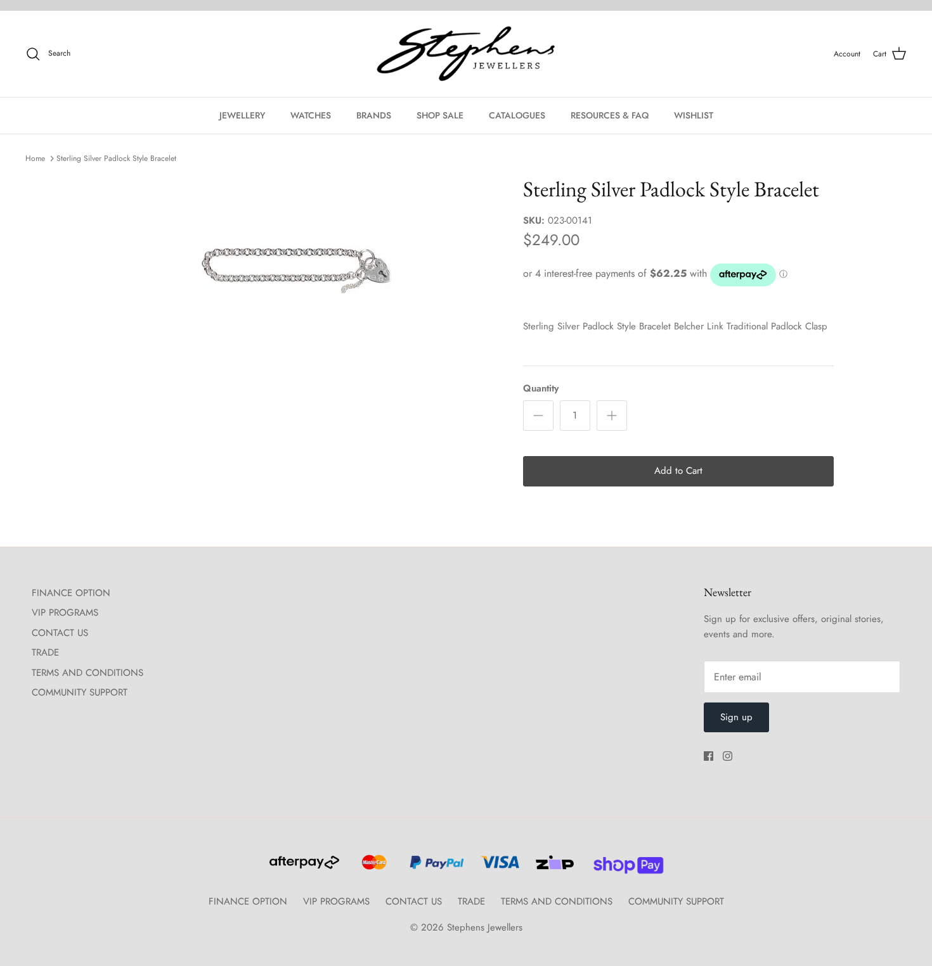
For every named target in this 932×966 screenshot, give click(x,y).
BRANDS (373, 115)
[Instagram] (727, 756)
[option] (296, 271)
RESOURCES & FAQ (610, 115)
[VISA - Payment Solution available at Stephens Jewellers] (498, 868)
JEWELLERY (242, 115)
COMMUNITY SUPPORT (79, 692)
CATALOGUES (517, 115)
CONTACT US (60, 633)
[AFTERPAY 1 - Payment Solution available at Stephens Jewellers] (303, 868)
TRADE (45, 652)
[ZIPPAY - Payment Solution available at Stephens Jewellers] (553, 868)
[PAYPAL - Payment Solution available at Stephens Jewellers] (435, 868)
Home (35, 158)
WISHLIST (693, 115)
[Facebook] (708, 756)
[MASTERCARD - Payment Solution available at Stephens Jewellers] (372, 868)
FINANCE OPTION (71, 593)
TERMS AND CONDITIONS (87, 673)
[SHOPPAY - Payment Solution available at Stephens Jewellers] (623, 868)
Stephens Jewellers (484, 927)
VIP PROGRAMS (65, 613)
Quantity (541, 388)
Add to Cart (678, 471)
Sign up (736, 717)
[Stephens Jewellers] (466, 54)
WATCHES (310, 115)
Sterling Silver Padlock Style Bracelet (116, 158)
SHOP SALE (440, 115)
